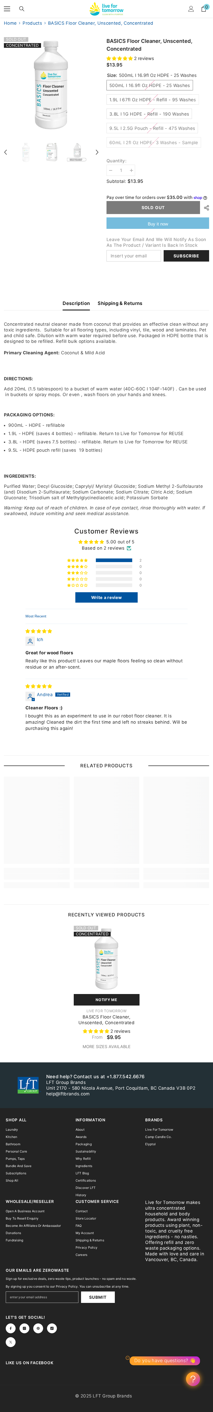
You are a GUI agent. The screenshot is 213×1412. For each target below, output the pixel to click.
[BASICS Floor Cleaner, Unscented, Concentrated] (106, 958)
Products (32, 23)
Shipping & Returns (120, 303)
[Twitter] (11, 1342)
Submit (98, 1297)
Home (10, 23)
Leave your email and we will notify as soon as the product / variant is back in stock (156, 242)
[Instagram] (24, 1328)
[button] (5, 152)
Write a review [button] (106, 597)
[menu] (7, 9)
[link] (37, 877)
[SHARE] (204, 208)
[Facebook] (11, 1328)
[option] (51, 84)
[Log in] (191, 9)
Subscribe (186, 255)
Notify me (106, 999)
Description (76, 303)
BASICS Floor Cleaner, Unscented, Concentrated (106, 1019)
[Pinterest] (38, 1328)
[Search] (22, 9)
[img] (38, 631)
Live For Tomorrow (106, 1011)
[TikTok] (52, 1328)
